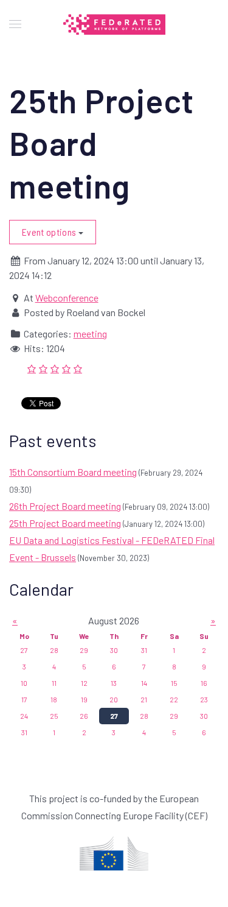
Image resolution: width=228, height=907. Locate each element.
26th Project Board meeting (65, 506)
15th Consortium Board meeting (73, 472)
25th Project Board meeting (65, 523)
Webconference (66, 297)
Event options (50, 232)
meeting (90, 333)
